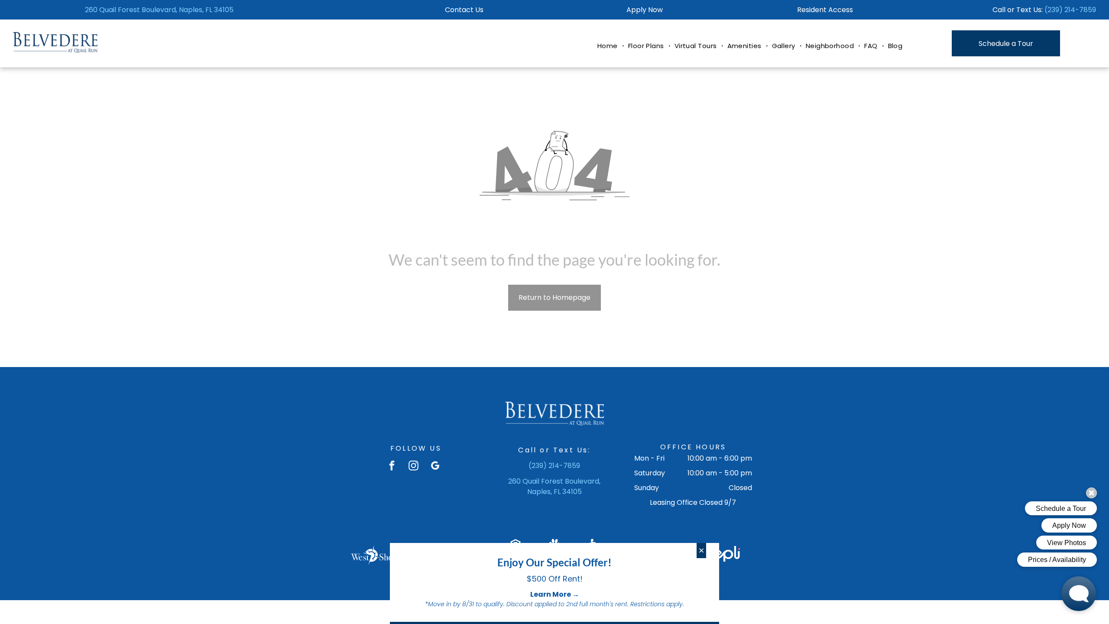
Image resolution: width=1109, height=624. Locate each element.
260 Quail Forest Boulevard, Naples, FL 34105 (159, 10)
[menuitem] (608, 46)
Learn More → (554, 594)
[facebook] (391, 466)
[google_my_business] (435, 466)
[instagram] (413, 466)
